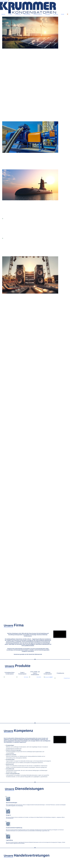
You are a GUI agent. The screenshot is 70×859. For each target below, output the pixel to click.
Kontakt (62, 14)
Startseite (3, 14)
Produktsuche (60, 673)
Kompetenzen (18, 14)
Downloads (56, 14)
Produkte (10, 14)
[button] (10, 14)
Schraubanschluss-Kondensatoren (10, 673)
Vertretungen (47, 14)
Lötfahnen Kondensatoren (48, 673)
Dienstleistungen (27, 14)
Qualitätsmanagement (37, 14)
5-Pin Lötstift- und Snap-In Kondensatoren (35, 673)
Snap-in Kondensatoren (22, 673)
